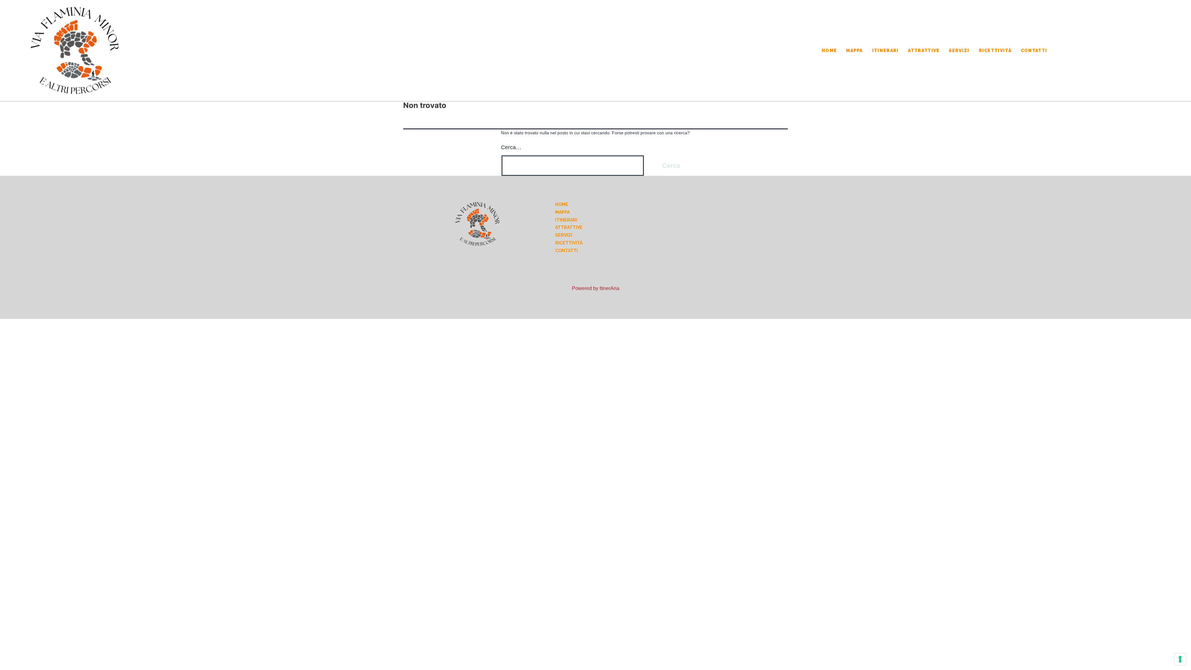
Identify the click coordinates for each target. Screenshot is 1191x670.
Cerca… (511, 147)
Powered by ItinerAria (595, 288)
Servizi (959, 50)
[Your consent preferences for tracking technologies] (1180, 659)
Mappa (854, 50)
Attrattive (923, 50)
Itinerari (885, 50)
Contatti (1034, 50)
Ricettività (995, 50)
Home (829, 50)
